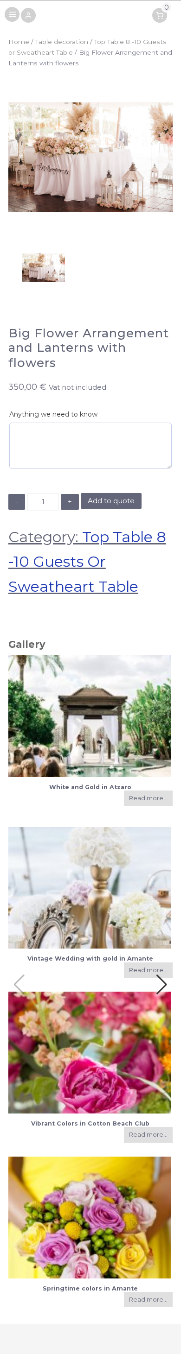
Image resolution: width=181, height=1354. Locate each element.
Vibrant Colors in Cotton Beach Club (90, 1123)
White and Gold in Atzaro (90, 787)
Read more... (148, 798)
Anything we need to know (53, 414)
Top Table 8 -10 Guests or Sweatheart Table (87, 562)
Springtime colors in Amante (90, 1288)
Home (18, 41)
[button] (28, 16)
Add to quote (111, 500)
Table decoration (61, 41)
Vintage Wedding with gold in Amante (90, 958)
